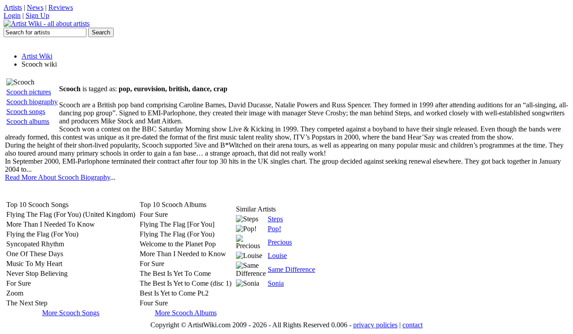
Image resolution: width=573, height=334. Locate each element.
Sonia (276, 283)
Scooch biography (32, 102)
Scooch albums (27, 121)
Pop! (274, 229)
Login (12, 15)
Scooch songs (25, 111)
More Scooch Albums (186, 313)
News (35, 7)
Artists (13, 7)
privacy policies (375, 325)
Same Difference (291, 269)
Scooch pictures (28, 92)
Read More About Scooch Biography (57, 177)
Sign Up (37, 15)
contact (412, 325)
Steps (275, 219)
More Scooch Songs (70, 313)
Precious (280, 242)
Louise (277, 255)
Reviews (60, 7)
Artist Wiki (36, 56)
